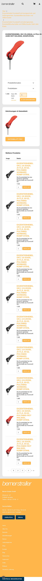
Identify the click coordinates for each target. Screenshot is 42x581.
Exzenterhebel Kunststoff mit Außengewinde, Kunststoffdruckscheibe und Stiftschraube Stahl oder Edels (20, 24)
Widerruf (4, 566)
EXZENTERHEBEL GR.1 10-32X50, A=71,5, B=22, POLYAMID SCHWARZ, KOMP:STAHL (25, 261)
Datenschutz (5, 556)
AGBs (4, 562)
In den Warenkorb (28, 99)
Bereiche (4, 532)
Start (4, 11)
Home (4, 525)
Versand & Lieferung (8, 569)
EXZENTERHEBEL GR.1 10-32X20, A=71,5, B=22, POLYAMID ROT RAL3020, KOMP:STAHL (25, 414)
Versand (13, 100)
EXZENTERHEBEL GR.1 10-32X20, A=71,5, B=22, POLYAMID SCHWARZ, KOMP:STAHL (25, 169)
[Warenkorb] (34, 4)
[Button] (39, 4)
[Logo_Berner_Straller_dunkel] (8, 4)
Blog (3, 552)
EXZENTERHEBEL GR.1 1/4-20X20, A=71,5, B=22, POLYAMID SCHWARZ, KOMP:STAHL (25, 291)
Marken (4, 539)
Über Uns (5, 529)
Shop (3, 546)
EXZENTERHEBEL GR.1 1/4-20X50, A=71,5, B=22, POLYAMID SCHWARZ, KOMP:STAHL (25, 383)
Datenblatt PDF (15, 139)
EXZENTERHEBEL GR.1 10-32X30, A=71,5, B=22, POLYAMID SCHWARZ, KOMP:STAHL (25, 199)
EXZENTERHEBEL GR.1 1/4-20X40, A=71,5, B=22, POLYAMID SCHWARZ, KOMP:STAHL (25, 353)
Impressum (5, 559)
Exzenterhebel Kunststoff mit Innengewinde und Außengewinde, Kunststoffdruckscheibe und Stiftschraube (18, 15)
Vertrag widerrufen (12, 579)
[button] (23, 4)
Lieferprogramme (7, 542)
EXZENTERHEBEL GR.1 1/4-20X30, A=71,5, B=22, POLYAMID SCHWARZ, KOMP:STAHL (25, 322)
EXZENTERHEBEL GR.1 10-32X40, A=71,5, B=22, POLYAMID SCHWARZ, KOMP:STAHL (25, 230)
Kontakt (4, 549)
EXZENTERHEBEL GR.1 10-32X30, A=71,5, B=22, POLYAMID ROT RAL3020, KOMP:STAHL (25, 445)
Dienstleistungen (7, 535)
